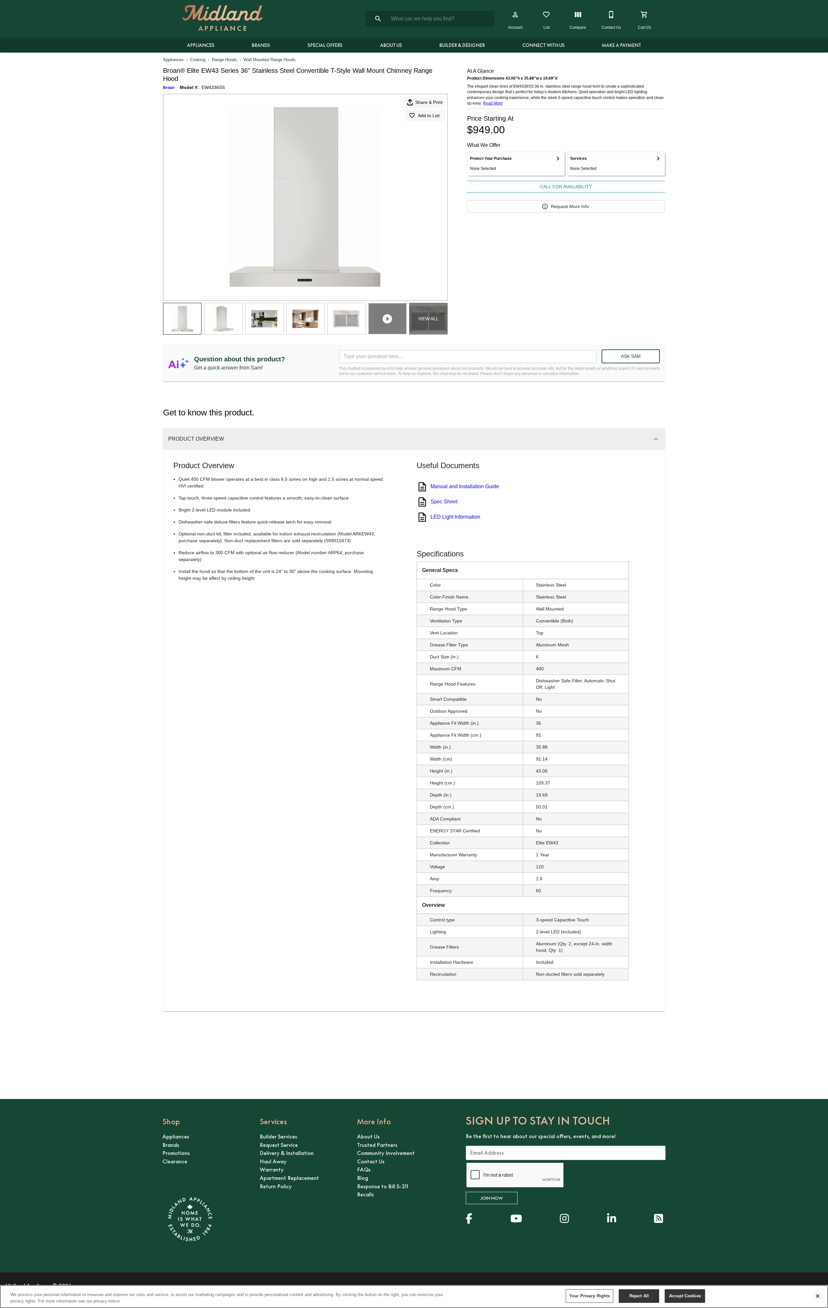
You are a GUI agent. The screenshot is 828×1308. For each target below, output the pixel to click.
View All (428, 318)
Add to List (429, 115)
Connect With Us (543, 45)
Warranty (272, 1169)
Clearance (174, 1161)
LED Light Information (455, 517)
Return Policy (276, 1186)
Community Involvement (386, 1153)
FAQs (364, 1169)
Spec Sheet (443, 501)
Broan (168, 87)
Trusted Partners (377, 1145)
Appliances (200, 45)
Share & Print (428, 102)
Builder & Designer (462, 45)
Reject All (639, 1295)
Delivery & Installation (287, 1153)
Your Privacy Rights (589, 1295)
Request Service (279, 1145)
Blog (362, 1178)
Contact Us (371, 1161)
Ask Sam (631, 356)
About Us (391, 45)
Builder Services (278, 1136)
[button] (515, 14)
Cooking (197, 59)
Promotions (176, 1153)
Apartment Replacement (289, 1178)
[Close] (818, 1296)
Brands (261, 45)
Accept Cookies (685, 1295)
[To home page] (222, 19)
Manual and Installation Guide (464, 486)
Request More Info (570, 206)
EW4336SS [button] (213, 87)
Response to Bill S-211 (382, 1186)
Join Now (491, 1198)
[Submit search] (378, 19)
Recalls (365, 1194)
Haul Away (273, 1161)
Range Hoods (224, 59)
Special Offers (325, 45)
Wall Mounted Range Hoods (270, 59)
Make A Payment (621, 45)
